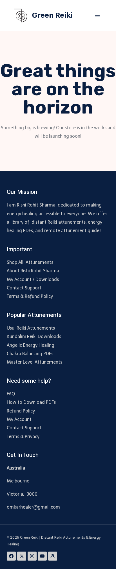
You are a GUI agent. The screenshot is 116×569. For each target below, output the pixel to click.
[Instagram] (32, 556)
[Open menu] (97, 15)
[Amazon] (52, 556)
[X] (21, 556)
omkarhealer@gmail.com (33, 507)
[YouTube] (42, 556)
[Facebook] (11, 556)
